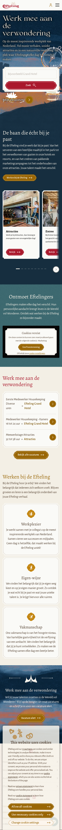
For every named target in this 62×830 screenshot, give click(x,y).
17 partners (27, 749)
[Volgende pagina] (56, 269)
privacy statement (24, 786)
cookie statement (24, 796)
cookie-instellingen (37, 353)
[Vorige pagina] (6, 269)
